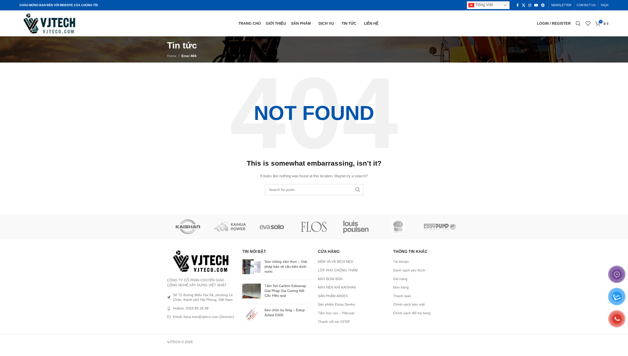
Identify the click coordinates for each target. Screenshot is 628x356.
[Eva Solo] (272, 226)
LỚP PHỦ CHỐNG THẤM (338, 270)
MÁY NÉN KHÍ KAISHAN (337, 287)
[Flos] (314, 226)
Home (171, 56)
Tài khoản (401, 262)
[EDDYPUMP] (440, 226)
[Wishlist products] (588, 23)
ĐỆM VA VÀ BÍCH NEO (335, 262)
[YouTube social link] (536, 5)
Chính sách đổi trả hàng (412, 313)
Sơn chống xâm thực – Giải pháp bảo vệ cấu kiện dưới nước (286, 266)
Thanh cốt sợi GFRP (334, 322)
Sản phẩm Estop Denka (336, 304)
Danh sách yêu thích (409, 270)
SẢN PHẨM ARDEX (333, 296)
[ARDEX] (398, 226)
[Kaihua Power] (230, 226)
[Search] (578, 23)
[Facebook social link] (517, 5)
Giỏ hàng (400, 279)
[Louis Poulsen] (356, 226)
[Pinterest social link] (543, 5)
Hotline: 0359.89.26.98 (191, 308)
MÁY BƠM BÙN (330, 279)
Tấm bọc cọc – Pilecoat (336, 313)
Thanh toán (402, 296)
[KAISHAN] (188, 226)
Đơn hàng (401, 287)
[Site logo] (49, 23)
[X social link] (523, 5)
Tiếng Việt (483, 5)
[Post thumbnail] (251, 267)
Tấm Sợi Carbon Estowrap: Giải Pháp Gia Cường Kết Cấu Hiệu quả (286, 290)
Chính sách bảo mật (409, 304)
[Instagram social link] (530, 5)
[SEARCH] (357, 189)
